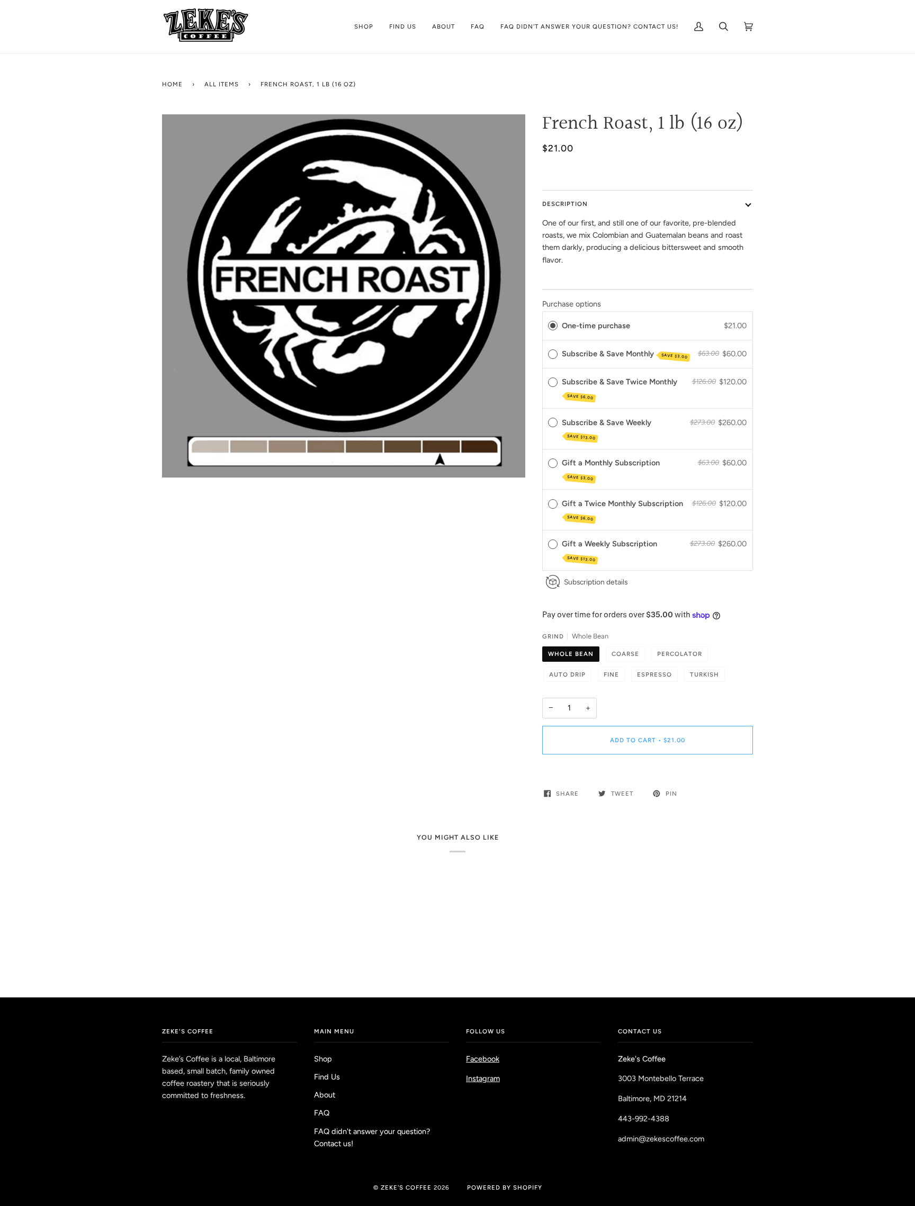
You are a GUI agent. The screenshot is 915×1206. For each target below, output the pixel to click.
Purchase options (571, 304)
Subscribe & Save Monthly (625, 354)
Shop (323, 1059)
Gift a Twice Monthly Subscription (623, 510)
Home (172, 84)
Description (565, 204)
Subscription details (595, 582)
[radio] (553, 326)
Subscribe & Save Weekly (607, 429)
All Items (221, 84)
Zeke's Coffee (406, 1187)
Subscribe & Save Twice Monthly (620, 388)
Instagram (483, 1078)
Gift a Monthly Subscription (612, 469)
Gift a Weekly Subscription (610, 550)
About (324, 1095)
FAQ (321, 1113)
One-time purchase (596, 325)
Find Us (327, 1077)
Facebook (482, 1059)
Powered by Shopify (504, 1187)
